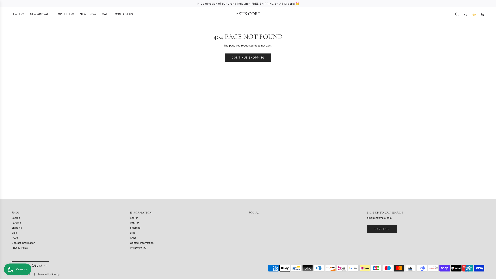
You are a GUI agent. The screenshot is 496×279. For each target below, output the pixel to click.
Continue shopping (248, 57)
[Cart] (482, 14)
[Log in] (465, 14)
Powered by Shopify (49, 274)
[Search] (457, 14)
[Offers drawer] (474, 14)
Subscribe (382, 229)
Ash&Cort (248, 14)
